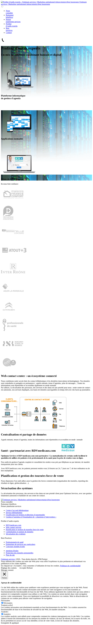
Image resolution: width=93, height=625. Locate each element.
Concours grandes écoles (15, 547)
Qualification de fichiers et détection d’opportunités (25, 515)
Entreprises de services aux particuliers (20, 544)
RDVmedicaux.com (13, 525)
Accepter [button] (22, 568)
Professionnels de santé (14, 542)
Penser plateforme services (13, 20)
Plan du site (10, 555)
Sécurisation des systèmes (15, 534)
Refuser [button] (30, 568)
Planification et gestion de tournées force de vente (25, 530)
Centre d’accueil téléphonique (17, 510)
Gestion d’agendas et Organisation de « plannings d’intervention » (31, 517)
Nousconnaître (9, 12)
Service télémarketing (14, 513)
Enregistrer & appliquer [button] (10, 623)
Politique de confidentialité (70, 566)
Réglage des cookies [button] (9, 568)
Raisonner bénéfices (10, 16)
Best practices (9, 29)
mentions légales (12, 551)
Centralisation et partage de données (19, 532)
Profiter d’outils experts (11, 25)
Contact (9, 33)
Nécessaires (7, 603)
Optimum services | (8, 559)
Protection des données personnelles (19, 553)
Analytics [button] (4, 612)
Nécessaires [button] (5, 601)
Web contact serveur (13, 527)
